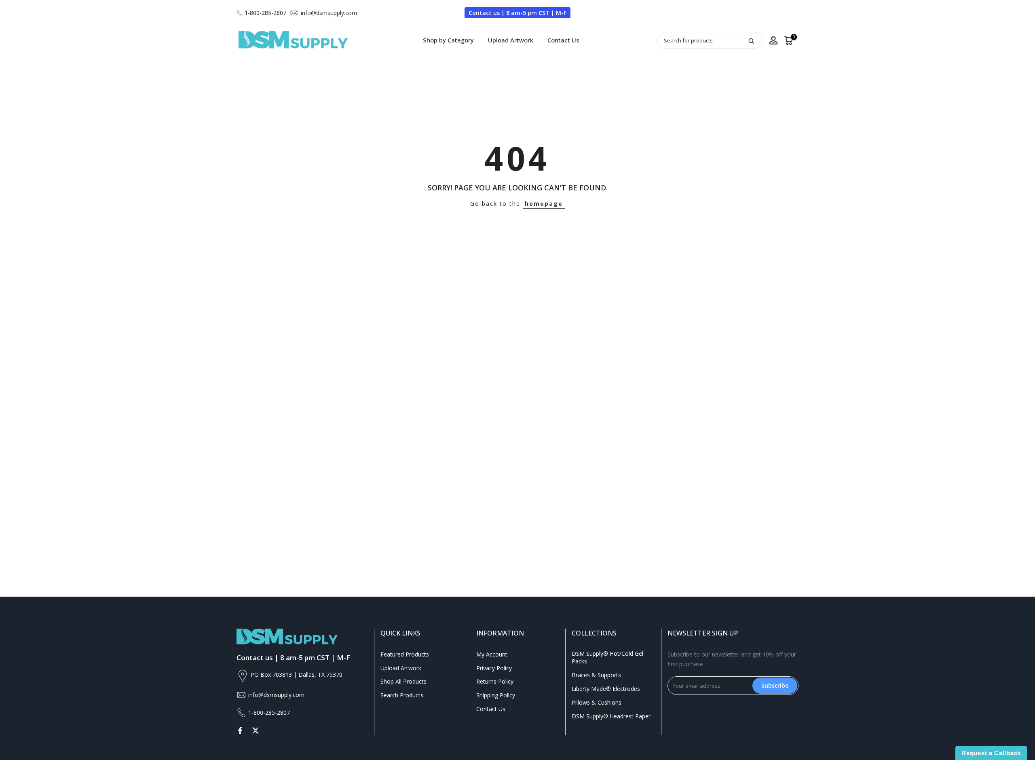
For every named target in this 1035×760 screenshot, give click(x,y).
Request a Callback (991, 752)
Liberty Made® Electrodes (606, 688)
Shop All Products (403, 681)
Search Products (401, 695)
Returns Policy (494, 681)
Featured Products (404, 654)
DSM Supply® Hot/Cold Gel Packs (607, 657)
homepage (544, 203)
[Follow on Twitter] (255, 730)
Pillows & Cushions (596, 702)
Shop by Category (448, 40)
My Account (491, 654)
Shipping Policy (495, 695)
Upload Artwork (510, 40)
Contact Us (563, 40)
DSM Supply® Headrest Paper (611, 716)
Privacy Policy (494, 668)
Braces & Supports (596, 675)
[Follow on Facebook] (240, 730)
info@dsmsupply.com (329, 13)
